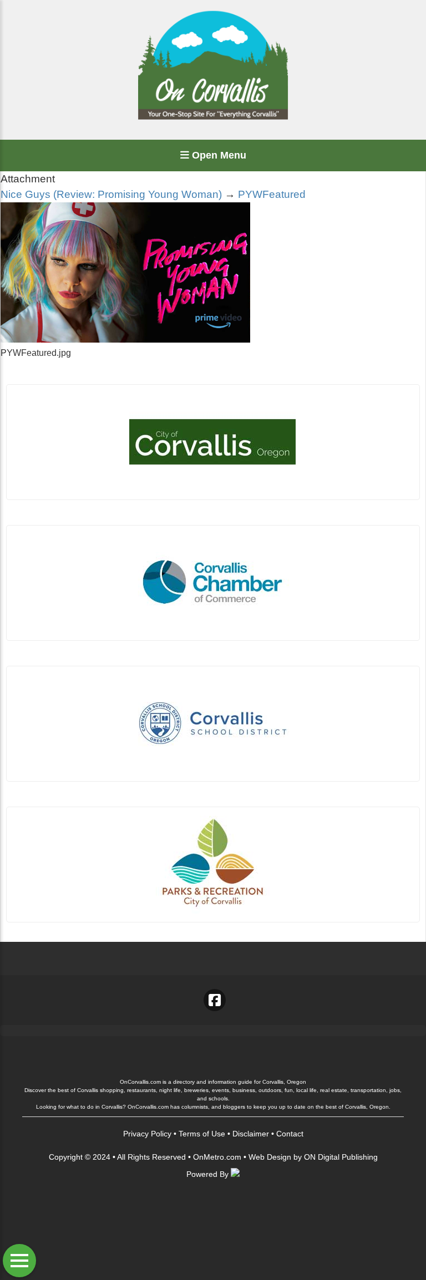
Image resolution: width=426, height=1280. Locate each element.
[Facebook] (215, 1000)
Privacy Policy (147, 1133)
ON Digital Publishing (341, 1156)
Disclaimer (250, 1133)
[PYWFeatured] (125, 339)
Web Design (269, 1156)
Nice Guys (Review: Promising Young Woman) (111, 194)
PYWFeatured (272, 194)
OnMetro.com (217, 1156)
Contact (289, 1133)
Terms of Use (202, 1133)
